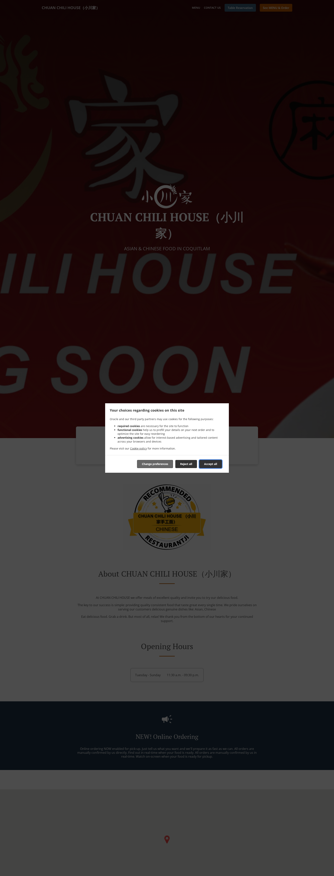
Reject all (186, 464)
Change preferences (155, 464)
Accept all (210, 464)
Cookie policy (138, 448)
